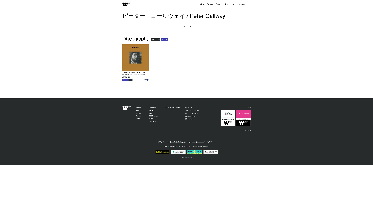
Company (242, 4)
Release (210, 4)
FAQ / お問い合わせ (190, 116)
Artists (201, 4)
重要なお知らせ (189, 119)
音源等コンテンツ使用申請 (192, 110)
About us (152, 111)
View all (164, 40)
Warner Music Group (172, 107)
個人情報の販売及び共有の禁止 (178, 142)
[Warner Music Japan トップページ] (126, 4)
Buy (131, 79)
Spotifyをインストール (198, 142)
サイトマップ (188, 107)
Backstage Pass (154, 121)
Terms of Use (176, 146)
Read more (125, 79)
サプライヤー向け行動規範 (192, 113)
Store (234, 4)
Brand (138, 107)
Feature (218, 4)
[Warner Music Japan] (126, 108)
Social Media (246, 130)
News (227, 4)
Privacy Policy (168, 146)
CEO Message (153, 116)
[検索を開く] (249, 4)
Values (151, 113)
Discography (186, 27)
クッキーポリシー (186, 146)
